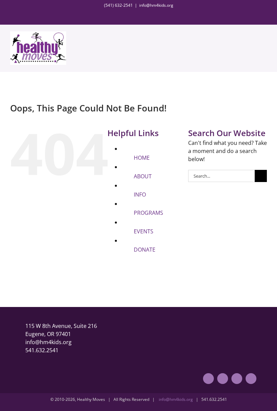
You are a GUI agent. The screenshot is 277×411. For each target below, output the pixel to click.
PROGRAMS (148, 212)
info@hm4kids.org (156, 5)
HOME (142, 157)
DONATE (144, 249)
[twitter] (222, 378)
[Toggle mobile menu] (264, 41)
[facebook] (208, 378)
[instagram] (236, 378)
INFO (140, 194)
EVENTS (143, 231)
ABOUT (143, 176)
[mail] (251, 378)
